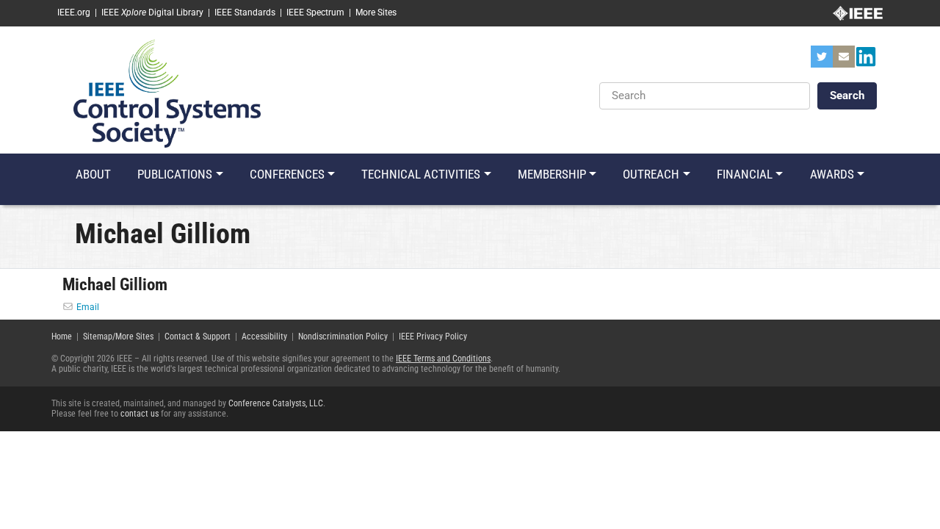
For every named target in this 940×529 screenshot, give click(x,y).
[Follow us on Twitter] (822, 61)
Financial (745, 174)
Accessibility (264, 336)
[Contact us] (844, 61)
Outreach (651, 174)
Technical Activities (420, 174)
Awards (832, 174)
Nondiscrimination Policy (343, 336)
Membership (552, 174)
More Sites (376, 12)
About (93, 174)
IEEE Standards (244, 12)
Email (87, 307)
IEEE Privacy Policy (433, 336)
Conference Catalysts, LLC (275, 403)
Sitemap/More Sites (118, 336)
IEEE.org (73, 12)
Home (61, 336)
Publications (174, 174)
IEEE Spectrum (315, 12)
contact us (139, 414)
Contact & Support (197, 336)
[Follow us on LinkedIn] (866, 61)
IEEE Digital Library (152, 12)
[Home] (167, 92)
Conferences (287, 174)
